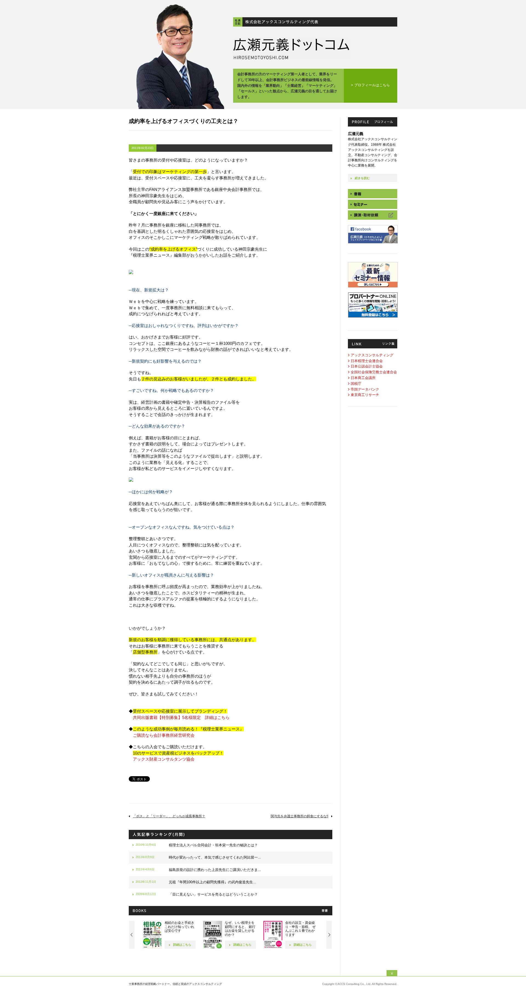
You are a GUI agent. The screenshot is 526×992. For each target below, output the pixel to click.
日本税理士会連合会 (367, 361)
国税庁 (356, 384)
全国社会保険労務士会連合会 (374, 372)
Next (329, 935)
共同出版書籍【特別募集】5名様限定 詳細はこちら (181, 717)
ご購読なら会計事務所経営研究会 (164, 735)
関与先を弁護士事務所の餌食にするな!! (299, 816)
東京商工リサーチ (365, 395)
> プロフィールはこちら (370, 85)
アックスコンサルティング (372, 355)
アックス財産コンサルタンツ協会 (164, 759)
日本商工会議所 (363, 378)
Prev (132, 935)
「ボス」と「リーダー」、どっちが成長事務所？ (169, 816)
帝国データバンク (365, 389)
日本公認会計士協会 (367, 366)
